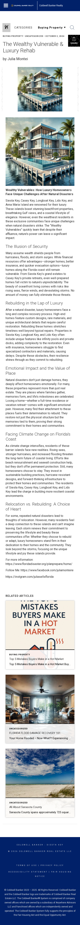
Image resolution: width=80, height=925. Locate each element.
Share (74, 43)
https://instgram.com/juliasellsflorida (30, 576)
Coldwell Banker (30, 845)
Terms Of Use (26, 865)
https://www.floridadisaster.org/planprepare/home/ (39, 564)
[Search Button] (72, 28)
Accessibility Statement (28, 872)
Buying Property (13, 36)
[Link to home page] (24, 5)
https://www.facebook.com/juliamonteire (47, 570)
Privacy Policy (52, 865)
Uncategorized (34, 36)
